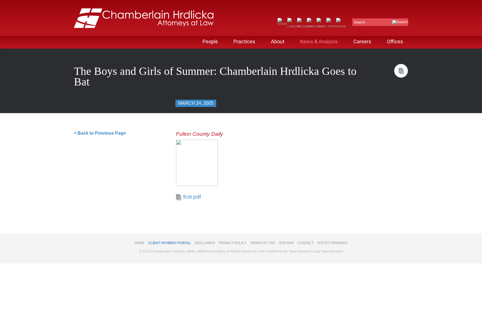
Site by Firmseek (332, 243)
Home (139, 243)
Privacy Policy (233, 243)
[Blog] (321, 26)
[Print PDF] (401, 71)
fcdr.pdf (192, 197)
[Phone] (341, 26)
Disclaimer (205, 243)
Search (359, 22)
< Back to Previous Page (100, 133)
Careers (362, 41)
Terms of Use (262, 243)
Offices (395, 41)
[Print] (331, 26)
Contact (306, 243)
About (278, 41)
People (210, 41)
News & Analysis (319, 41)
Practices (244, 41)
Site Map (286, 243)
